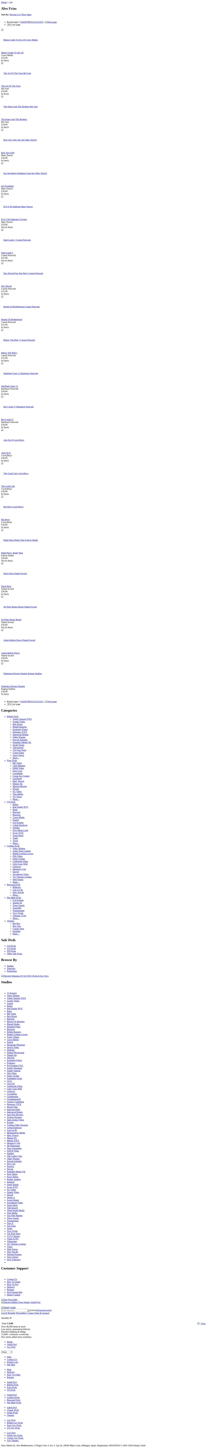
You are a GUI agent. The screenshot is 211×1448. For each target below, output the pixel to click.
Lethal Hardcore (20, 825)
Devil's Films (13, 1047)
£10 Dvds (11, 946)
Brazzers (17, 815)
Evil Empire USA (15, 1065)
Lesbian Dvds (13, 846)
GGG (9, 1081)
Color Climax (13, 1037)
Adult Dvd (12, 1344)
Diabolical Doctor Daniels (13, 686)
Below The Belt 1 (9, 353)
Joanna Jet (17, 903)
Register (11, 1313)
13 (37, 22)
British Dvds (12, 716)
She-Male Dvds (14, 1402)
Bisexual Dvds (13, 884)
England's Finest (20, 729)
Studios (10, 966)
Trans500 (17, 908)
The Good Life (8, 486)
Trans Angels (19, 905)
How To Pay (13, 1284)
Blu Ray (16, 923)
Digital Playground (15, 1052)
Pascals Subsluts (20, 740)
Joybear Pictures (14, 1117)
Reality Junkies (14, 1179)
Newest (13, 14)
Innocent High (13, 1109)
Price (23, 14)
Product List (12, 1362)
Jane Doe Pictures (15, 1114)
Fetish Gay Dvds (14, 1435)
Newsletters (21, 1313)
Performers (12, 971)
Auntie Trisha (19, 721)
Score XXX (18, 833)
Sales (29, 14)
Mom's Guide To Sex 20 (12, 52)
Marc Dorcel (18, 781)
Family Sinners (14, 1071)
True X (10, 1223)
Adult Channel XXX (22, 719)
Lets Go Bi (18, 890)
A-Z (19, 14)
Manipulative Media (16, 1133)
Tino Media (18, 794)
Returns (10, 1289)
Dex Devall (6, 286)
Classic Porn (18, 928)
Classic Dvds (13, 1410)
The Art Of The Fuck (11, 86)
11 (33, 22)
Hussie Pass (12, 1107)
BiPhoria (17, 887)
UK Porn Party (19, 750)
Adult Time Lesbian (22, 851)
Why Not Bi (18, 892)
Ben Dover (18, 724)
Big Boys (5, 519)
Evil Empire (18, 822)
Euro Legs (17, 771)
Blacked (16, 812)
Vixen (15, 841)
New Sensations (14, 1148)
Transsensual (18, 910)
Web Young (18, 879)
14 (40, 22)
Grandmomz (12, 1096)
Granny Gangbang (15, 1102)
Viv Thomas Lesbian (22, 877)
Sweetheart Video (21, 874)
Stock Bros (6, 586)
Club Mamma (19, 765)
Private (16, 789)
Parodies (16, 931)
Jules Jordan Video (15, 1120)
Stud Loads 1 (7, 253)
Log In (4, 1313)
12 (35, 22)
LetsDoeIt (17, 778)
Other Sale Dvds (14, 953)
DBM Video (18, 768)
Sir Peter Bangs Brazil (11, 619)
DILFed (10, 1058)
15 (42, 22)
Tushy (15, 838)
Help (9, 1357)
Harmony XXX (20, 732)
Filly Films (17, 856)
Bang (15, 809)
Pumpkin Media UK (22, 742)
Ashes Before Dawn (10, 653)
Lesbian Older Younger (17, 1125)
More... (16, 758)
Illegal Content (13, 1295)
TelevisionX (18, 747)
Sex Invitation (7, 186)
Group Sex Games (21, 776)
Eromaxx (11, 1063)
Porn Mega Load (20, 830)
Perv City (11, 1164)
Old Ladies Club (14, 1156)
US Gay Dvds (13, 1428)
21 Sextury (12, 993)
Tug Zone (11, 1226)
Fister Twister (19, 859)
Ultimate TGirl (19, 916)
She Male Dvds (14, 897)
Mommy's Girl (19, 869)
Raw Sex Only (8, 153)
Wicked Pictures (14, 1254)
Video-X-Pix (13, 1239)
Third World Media (15, 1210)
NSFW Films (13, 1151)
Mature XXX (13, 1140)
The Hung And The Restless (14, 119)
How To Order (13, 1282)
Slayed (16, 872)
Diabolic (11, 1050)
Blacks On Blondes (16, 1021)
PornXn (10, 1166)
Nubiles (16, 828)
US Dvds (11, 802)
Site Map (11, 1364)
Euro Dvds (12, 760)
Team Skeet (18, 835)
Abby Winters (19, 848)
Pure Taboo (12, 1174)
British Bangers (20, 727)
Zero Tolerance (14, 1259)
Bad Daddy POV (20, 807)
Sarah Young (18, 745)
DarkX (16, 820)
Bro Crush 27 (7, 419)
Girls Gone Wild (20, 864)
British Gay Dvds (15, 1423)
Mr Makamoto (13, 1146)
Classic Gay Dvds (15, 1438)
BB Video (17, 763)
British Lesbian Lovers (23, 853)
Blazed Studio (13, 1024)
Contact (30, 1313)
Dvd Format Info (14, 1292)
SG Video (17, 791)
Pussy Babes (12, 1177)
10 (31, 22)
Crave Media (18, 817)
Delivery (11, 1287)
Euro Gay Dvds (14, 1425)
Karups (10, 1122)
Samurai (10, 1182)
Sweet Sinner (13, 1200)
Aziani (10, 1003)
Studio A (11, 1197)
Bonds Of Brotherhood (11, 319)
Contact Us (12, 1279)
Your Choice (18, 755)
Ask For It (5, 453)
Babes (15, 804)
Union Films (18, 753)
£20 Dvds (11, 951)
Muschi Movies (20, 786)
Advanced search (44, 1310)
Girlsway (17, 866)
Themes (10, 921)
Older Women (19, 737)
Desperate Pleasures (16, 1045)
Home (4, 2)
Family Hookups (14, 1068)
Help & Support (42, 1313)
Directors (11, 968)
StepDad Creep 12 (9, 386)
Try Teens (17, 797)
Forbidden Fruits (14, 1078)
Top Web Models (15, 1215)
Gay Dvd (11, 1347)
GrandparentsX (14, 1099)
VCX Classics (13, 1236)
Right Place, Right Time (12, 553)
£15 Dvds (11, 948)
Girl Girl (11, 1083)
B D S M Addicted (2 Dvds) (14, 219)
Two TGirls (18, 913)
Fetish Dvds (12, 1412)
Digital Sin (12, 1055)
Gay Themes (13, 1440)
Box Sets (17, 926)
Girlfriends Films (20, 861)
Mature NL (18, 784)
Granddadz (18, 773)
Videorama (12, 1241)
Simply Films (13, 1192)
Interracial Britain (20, 734)
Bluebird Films (13, 1027)
